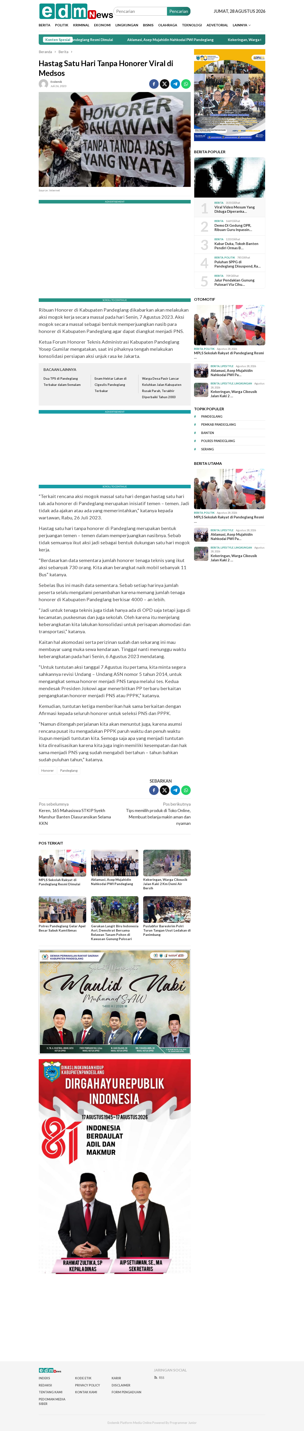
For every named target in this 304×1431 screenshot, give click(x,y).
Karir (116, 1378)
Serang (207, 449)
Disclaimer (121, 1385)
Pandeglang (69, 770)
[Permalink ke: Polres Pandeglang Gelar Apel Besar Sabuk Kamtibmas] (62, 909)
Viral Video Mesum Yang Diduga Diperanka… (234, 209)
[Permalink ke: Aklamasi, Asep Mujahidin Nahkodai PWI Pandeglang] (114, 863)
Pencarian (178, 11)
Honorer (47, 770)
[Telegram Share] (175, 84)
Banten (207, 433)
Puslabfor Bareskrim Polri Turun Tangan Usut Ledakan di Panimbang (167, 930)
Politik (229, 257)
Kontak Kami (86, 1392)
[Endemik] (76, 10)
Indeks (44, 1378)
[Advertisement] (152, 1319)
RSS (161, 1378)
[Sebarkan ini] (154, 84)
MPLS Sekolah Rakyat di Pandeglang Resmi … (229, 355)
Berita (218, 202)
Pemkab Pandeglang (218, 424)
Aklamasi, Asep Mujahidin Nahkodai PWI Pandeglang (126, 39)
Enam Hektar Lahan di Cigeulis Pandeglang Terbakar (111, 385)
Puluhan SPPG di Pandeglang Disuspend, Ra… (237, 264)
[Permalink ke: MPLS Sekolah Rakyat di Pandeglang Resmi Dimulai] (62, 863)
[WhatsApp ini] (186, 84)
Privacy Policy (87, 1385)
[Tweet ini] (164, 84)
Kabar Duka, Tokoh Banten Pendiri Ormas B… (236, 245)
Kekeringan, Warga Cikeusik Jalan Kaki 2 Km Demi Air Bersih (233, 39)
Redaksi (45, 1385)
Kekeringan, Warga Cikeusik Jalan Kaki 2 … (234, 393)
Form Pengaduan (126, 1392)
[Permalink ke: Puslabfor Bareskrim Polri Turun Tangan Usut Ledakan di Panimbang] (167, 909)
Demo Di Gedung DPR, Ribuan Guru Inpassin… (233, 227)
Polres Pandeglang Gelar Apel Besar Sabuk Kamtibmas (62, 928)
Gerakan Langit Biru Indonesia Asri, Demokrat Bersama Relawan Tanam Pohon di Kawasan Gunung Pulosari (114, 932)
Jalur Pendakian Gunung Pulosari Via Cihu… (234, 282)
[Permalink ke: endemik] (43, 83)
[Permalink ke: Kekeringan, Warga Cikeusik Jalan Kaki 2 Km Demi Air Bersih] (167, 863)
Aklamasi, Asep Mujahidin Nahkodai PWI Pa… (232, 372)
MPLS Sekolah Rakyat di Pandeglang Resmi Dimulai (59, 882)
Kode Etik (83, 1378)
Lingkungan (243, 383)
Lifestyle (227, 366)
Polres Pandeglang (218, 441)
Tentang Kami (50, 1392)
